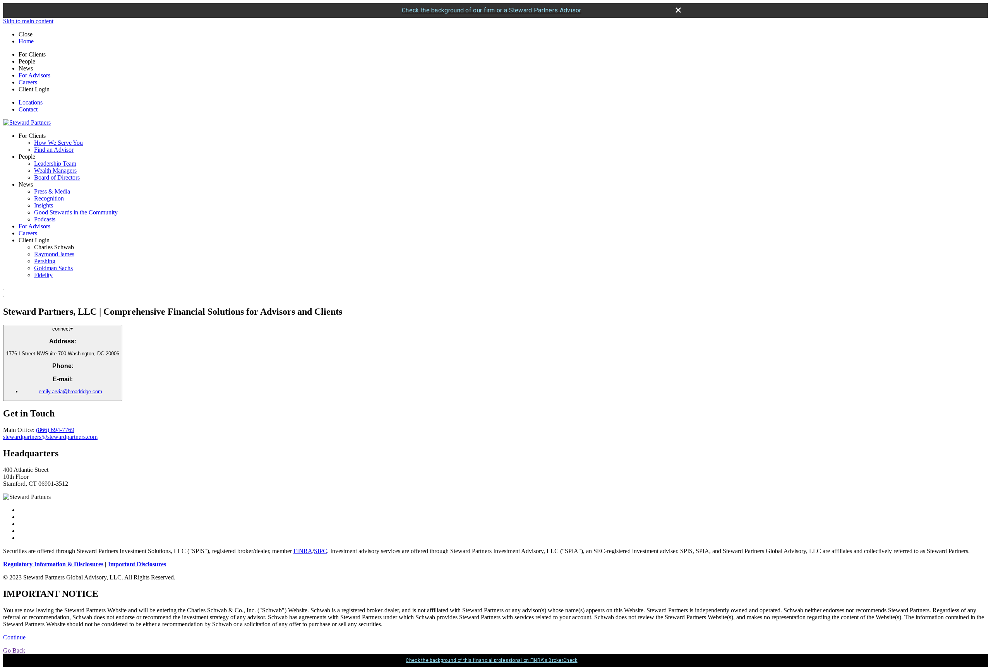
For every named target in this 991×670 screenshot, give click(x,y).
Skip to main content (28, 21)
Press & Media (52, 191)
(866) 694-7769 (55, 430)
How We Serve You (58, 142)
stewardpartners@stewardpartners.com (50, 437)
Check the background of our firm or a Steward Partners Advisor (491, 10)
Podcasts (44, 219)
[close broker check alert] (678, 10)
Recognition (49, 198)
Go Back (14, 650)
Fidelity (43, 275)
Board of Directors (57, 177)
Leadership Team (55, 163)
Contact (28, 109)
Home (26, 41)
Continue (14, 637)
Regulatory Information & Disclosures (53, 564)
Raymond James (54, 254)
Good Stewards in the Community (76, 212)
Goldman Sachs (53, 268)
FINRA (302, 551)
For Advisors (34, 75)
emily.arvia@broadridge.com (70, 391)
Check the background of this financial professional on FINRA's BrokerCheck (491, 660)
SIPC (320, 551)
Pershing (44, 261)
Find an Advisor (54, 149)
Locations (31, 102)
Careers (28, 82)
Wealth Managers (55, 170)
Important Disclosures (137, 564)
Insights (43, 205)
